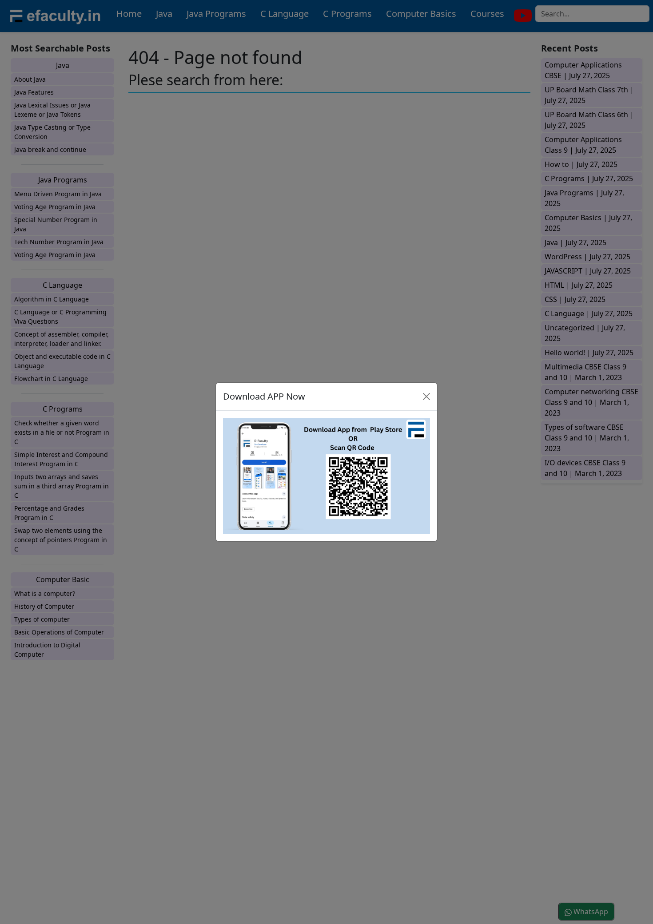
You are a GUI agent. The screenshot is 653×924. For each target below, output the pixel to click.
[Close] (426, 396)
